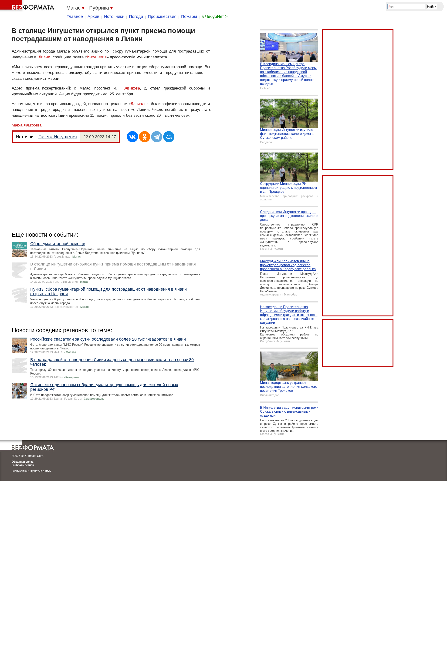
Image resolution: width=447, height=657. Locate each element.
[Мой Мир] (168, 136)
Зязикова (131, 88)
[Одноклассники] (144, 136)
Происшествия (162, 16)
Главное (75, 16)
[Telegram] (156, 136)
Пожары (189, 16)
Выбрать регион (23, 465)
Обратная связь (23, 461)
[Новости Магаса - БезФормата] (28, 6)
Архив (93, 16)
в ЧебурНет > (215, 16)
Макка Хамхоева (26, 125)
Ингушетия (97, 57)
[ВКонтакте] (132, 136)
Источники (114, 16)
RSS (48, 471)
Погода (136, 16)
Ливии (44, 57)
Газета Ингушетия (57, 136)
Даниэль (138, 104)
